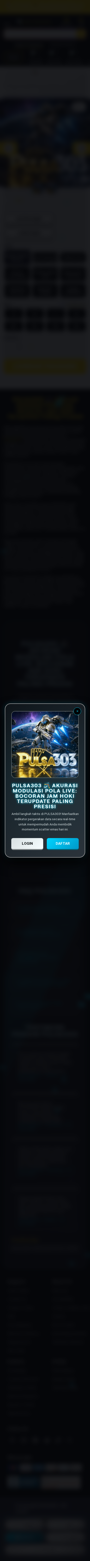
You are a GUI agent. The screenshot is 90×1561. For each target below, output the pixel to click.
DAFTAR (63, 843)
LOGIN (27, 843)
